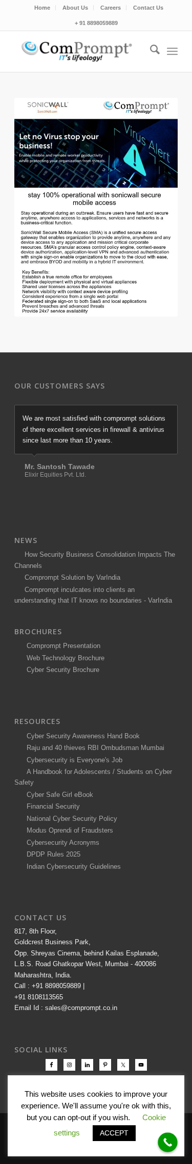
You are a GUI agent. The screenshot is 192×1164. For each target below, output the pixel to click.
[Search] (150, 51)
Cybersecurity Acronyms (61, 842)
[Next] (167, 415)
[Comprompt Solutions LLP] (79, 51)
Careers (110, 8)
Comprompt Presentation (62, 646)
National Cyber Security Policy (70, 818)
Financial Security (51, 806)
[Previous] (144, 415)
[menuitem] (42, 7)
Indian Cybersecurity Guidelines (72, 866)
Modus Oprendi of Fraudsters (68, 830)
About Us (75, 8)
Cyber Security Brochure (61, 670)
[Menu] (172, 51)
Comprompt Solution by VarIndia (72, 577)
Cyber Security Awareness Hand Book (81, 736)
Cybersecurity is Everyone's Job (72, 760)
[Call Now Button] (168, 1142)
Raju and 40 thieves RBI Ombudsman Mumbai (93, 748)
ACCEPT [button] (114, 1133)
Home (42, 8)
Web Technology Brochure (63, 658)
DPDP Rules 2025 (51, 854)
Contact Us (148, 8)
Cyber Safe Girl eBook (58, 794)
